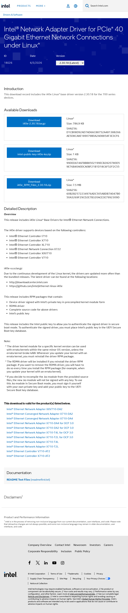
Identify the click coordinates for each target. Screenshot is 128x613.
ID (5, 56)
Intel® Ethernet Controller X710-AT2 (28, 456)
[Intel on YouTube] (54, 563)
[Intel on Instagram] (62, 563)
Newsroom (80, 545)
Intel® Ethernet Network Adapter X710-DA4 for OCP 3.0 (40, 423)
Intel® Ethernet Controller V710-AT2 (28, 451)
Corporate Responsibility (43, 551)
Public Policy (82, 551)
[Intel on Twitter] (38, 563)
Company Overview (40, 545)
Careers (108, 545)
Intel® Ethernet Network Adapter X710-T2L (33, 446)
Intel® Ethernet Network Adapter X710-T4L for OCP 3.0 (40, 432)
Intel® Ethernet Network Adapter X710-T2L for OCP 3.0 (40, 437)
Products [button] (24, 5)
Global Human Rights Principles (96, 599)
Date (33, 56)
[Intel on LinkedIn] (46, 563)
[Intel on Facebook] (29, 563)
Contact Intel (62, 545)
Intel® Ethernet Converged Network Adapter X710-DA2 (40, 414)
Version (60, 56)
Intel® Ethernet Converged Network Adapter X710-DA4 (40, 418)
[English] (75, 6)
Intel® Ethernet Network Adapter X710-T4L (33, 442)
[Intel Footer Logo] (10, 574)
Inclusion (66, 551)
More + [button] (41, 5)
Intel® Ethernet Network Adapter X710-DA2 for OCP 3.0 (40, 428)
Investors (95, 545)
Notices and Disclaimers (38, 596)
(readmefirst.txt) (28, 479)
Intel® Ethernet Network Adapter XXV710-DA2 (34, 409)
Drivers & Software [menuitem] (12, 14)
